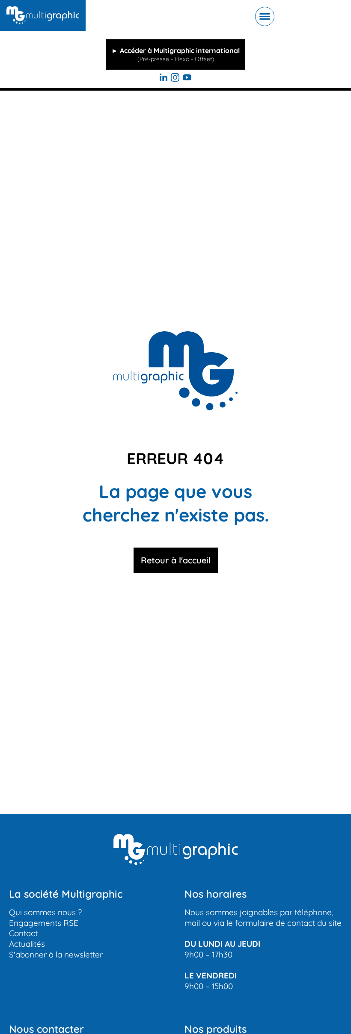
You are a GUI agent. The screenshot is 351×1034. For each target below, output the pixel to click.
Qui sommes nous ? (45, 912)
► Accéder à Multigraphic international (175, 54)
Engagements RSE (43, 923)
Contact (23, 933)
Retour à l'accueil (176, 560)
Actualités (27, 944)
